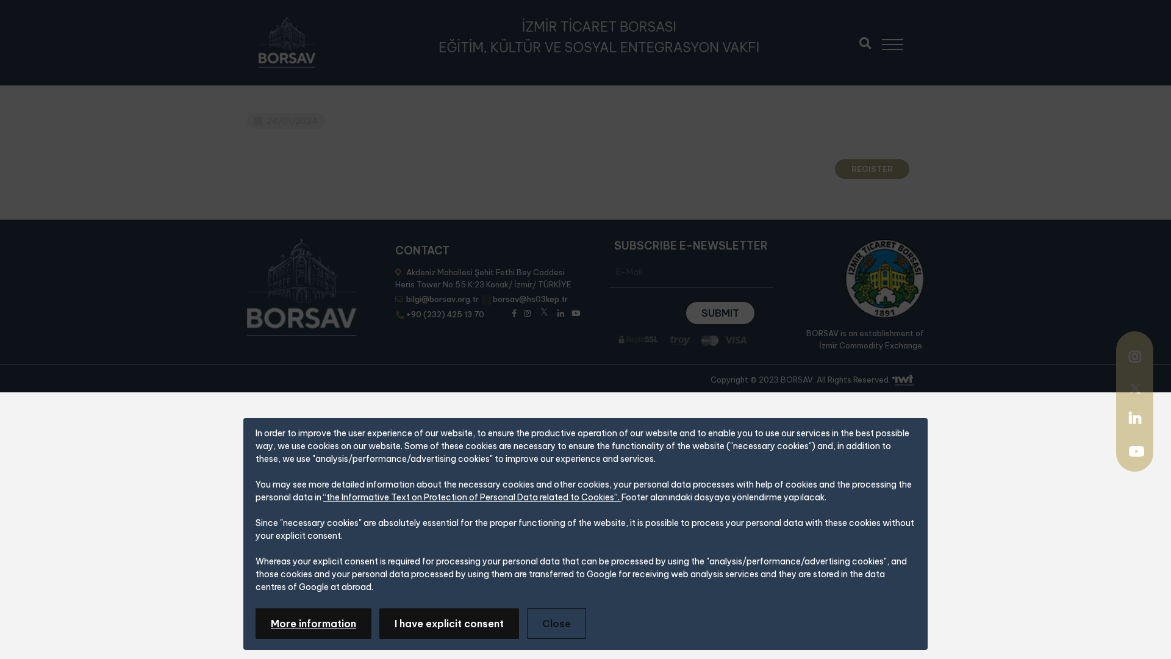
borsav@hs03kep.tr (530, 299)
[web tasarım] (903, 380)
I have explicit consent (449, 624)
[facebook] (514, 312)
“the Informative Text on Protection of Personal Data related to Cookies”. (472, 497)
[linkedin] (1135, 418)
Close (556, 624)
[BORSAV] (287, 42)
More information (313, 624)
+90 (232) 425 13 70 (445, 314)
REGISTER (872, 169)
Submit (720, 313)
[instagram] (1135, 358)
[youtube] (1136, 453)
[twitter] (1135, 387)
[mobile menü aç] (898, 40)
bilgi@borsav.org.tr (442, 299)
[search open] (865, 42)
